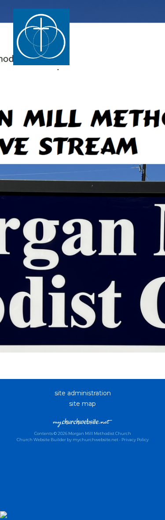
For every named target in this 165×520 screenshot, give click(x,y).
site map (82, 404)
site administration (83, 393)
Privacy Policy (135, 439)
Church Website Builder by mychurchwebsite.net (67, 439)
